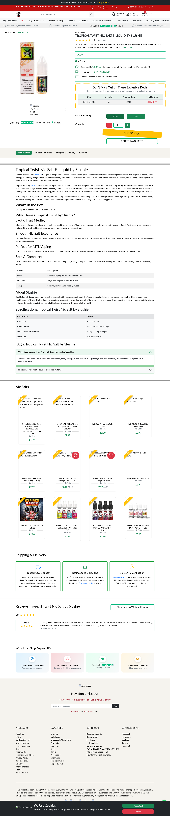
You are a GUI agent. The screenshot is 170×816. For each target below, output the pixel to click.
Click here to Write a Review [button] (132, 607)
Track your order (86, 583)
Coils (53, 749)
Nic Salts (23, 33)
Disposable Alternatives (61, 740)
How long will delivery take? (98, 755)
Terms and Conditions (25, 755)
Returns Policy (22, 761)
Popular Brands (57, 761)
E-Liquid (54, 734)
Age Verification (120, 577)
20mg (136, 116)
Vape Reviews (57, 764)
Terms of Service (89, 711)
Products (9, 33)
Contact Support (23, 740)
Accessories (56, 755)
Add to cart (132, 133)
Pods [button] (71, 21)
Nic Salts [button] (122, 21)
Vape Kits (55, 746)
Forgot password (23, 746)
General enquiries (94, 746)
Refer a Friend (22, 773)
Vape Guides (21, 752)
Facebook (126, 734)
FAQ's (18, 737)
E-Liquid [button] (82, 21)
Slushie (81, 33)
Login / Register (22, 743)
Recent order (92, 737)
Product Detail (24, 153)
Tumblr (125, 743)
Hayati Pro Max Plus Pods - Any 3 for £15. (84, 2)
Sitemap (19, 770)
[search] (91, 14)
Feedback (90, 740)
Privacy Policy (75, 711)
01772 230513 (134, 7)
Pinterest (126, 746)
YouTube (125, 740)
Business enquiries (94, 734)
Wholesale (55, 737)
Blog (99, 7)
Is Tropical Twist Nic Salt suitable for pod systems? (40, 370)
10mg (115, 116)
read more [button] (127, 47)
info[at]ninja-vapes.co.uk (97, 752)
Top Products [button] (9, 21)
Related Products (43, 153)
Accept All (138, 806)
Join (115, 706)
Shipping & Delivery (65, 153)
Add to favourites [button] (132, 141)
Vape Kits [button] (136, 21)
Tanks (53, 752)
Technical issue (92, 743)
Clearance (55, 758)
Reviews (83, 153)
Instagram (126, 737)
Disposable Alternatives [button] (102, 21)
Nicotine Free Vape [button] (56, 21)
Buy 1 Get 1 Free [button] (36, 21)
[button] (91, 40)
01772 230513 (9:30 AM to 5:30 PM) (102, 749)
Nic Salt (38, 175)
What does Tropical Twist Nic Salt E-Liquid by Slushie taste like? (46, 352)
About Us (20, 734)
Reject (138, 812)
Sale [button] (23, 21)
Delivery (114, 7)
